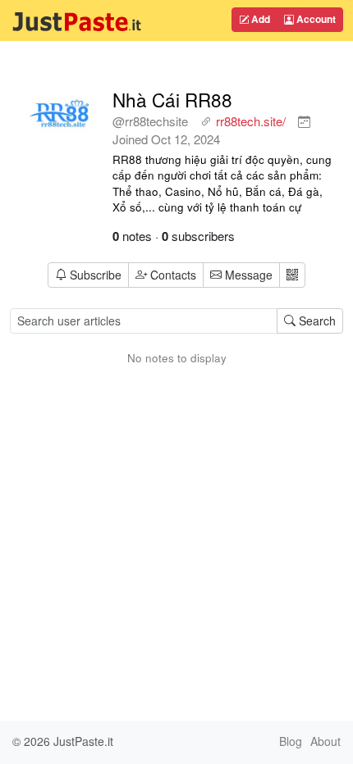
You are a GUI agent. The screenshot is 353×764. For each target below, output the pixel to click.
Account (315, 18)
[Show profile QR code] (292, 275)
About (325, 741)
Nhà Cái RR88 (172, 99)
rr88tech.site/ (251, 121)
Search (316, 320)
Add (259, 18)
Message (247, 274)
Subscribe (95, 274)
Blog (290, 741)
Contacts (173, 274)
